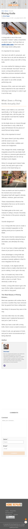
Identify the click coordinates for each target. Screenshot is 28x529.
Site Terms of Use (9, 512)
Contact (7, 510)
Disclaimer (16, 514)
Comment (5, 417)
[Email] (4, 366)
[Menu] (2, 4)
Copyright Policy (8, 514)
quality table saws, (8, 44)
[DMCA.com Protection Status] (10, 518)
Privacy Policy (13, 510)
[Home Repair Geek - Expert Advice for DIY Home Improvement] (13, 4)
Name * (5, 439)
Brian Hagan (6, 16)
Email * (5, 446)
